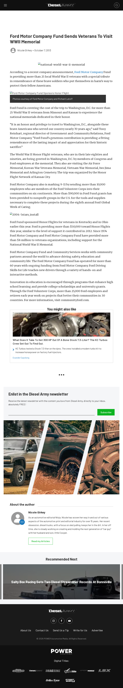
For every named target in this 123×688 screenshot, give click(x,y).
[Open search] (116, 5)
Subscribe (105, 412)
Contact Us (42, 630)
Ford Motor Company (88, 72)
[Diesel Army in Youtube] (69, 621)
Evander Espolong (21, 357)
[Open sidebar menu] (5, 5)
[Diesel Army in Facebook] (61, 621)
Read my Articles (41, 541)
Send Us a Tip (61, 630)
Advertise (97, 630)
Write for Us (80, 630)
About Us (25, 630)
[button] (61, 64)
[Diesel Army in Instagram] (53, 621)
